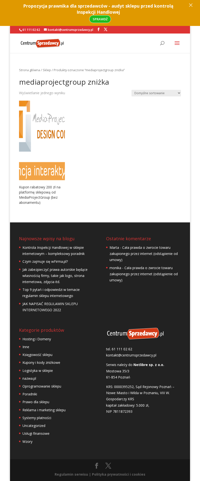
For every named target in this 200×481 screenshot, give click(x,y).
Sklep (47, 70)
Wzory (27, 441)
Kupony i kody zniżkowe (41, 362)
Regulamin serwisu (71, 474)
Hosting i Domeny (36, 339)
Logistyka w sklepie (37, 370)
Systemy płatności (36, 417)
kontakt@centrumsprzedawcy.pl (131, 355)
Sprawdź (100, 19)
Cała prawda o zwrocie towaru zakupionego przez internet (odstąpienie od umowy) (144, 253)
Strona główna (29, 70)
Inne (25, 346)
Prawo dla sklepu (35, 402)
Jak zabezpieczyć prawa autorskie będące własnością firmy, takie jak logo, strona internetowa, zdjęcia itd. (55, 275)
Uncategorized (33, 425)
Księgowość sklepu (37, 354)
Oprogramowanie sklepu (41, 386)
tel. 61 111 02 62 (119, 349)
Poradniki (29, 394)
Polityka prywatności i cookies (118, 474)
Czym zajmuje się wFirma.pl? (45, 261)
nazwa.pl (29, 378)
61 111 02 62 (31, 30)
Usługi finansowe (36, 433)
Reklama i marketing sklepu (44, 410)
